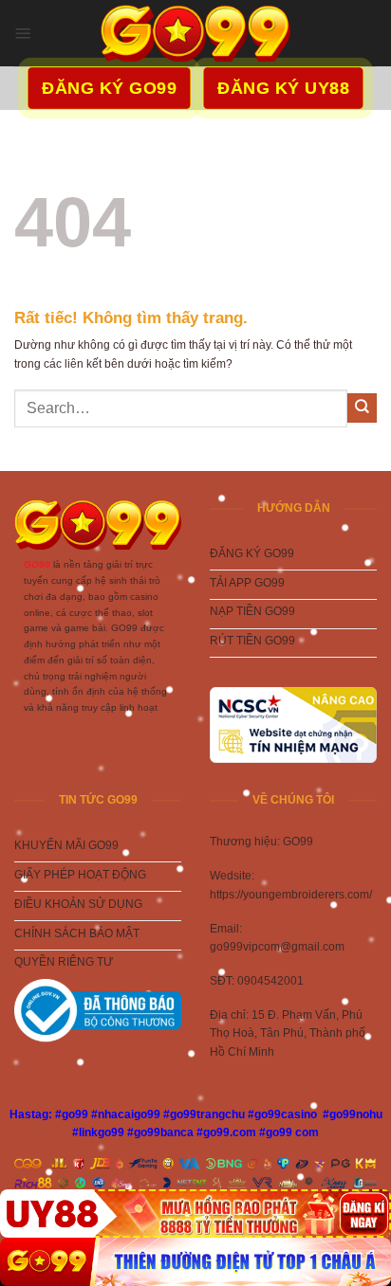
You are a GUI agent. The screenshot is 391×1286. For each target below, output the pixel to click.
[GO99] (195, 1262)
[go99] (195, 33)
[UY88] (195, 1213)
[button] (23, 33)
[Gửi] (362, 408)
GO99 (37, 564)
